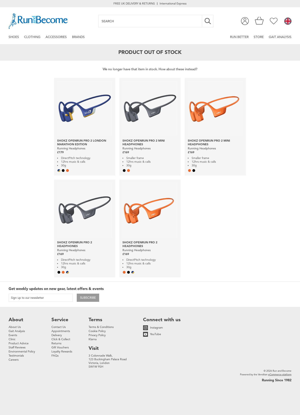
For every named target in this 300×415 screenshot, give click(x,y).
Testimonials (16, 355)
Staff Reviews (17, 347)
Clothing (32, 37)
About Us (15, 327)
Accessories (56, 37)
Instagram (156, 327)
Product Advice (19, 343)
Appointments (60, 331)
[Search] (208, 21)
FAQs (55, 355)
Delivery (56, 335)
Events (13, 335)
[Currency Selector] (287, 21)
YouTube (155, 334)
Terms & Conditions (101, 327)
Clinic (12, 339)
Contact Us (58, 327)
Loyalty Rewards (61, 351)
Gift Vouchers (60, 347)
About (16, 319)
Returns (56, 343)
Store (259, 37)
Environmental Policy (22, 351)
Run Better (239, 37)
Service (59, 319)
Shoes (14, 37)
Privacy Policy (97, 335)
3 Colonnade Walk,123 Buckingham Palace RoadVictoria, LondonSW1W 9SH (108, 361)
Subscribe (88, 298)
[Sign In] (245, 21)
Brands (78, 37)
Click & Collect (60, 339)
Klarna (93, 339)
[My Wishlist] (274, 21)
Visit (94, 348)
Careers (14, 359)
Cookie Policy (97, 331)
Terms (95, 319)
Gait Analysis (280, 37)
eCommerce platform (279, 374)
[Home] (38, 21)
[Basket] (259, 21)
